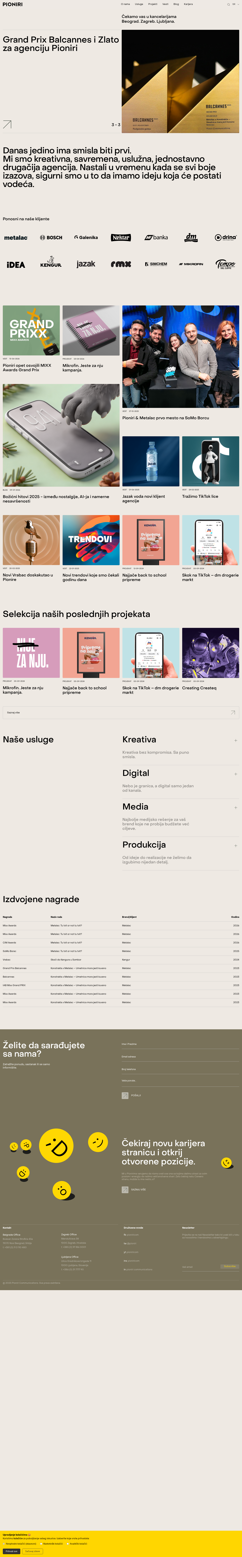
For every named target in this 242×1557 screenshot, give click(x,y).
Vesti (165, 4)
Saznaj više (13, 713)
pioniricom (131, 1235)
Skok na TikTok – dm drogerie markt (210, 578)
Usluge (139, 4)
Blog (176, 4)
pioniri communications (138, 1270)
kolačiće (18, 1539)
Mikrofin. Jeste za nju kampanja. (83, 368)
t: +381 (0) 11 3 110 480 (15, 1247)
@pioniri (130, 1244)
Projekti (152, 4)
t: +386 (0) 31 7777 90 (72, 1270)
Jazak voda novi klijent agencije (143, 499)
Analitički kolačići (78, 1544)
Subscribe (230, 1266)
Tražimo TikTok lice (200, 497)
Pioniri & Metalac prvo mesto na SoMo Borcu (165, 418)
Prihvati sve (11, 1551)
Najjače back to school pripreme (144, 578)
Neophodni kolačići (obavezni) (21, 1544)
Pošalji (136, 1096)
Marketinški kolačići (53, 1544)
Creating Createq (199, 688)
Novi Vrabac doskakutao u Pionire (28, 577)
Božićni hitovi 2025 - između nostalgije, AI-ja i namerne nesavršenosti (56, 499)
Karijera (188, 4)
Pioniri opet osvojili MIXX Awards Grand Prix (27, 368)
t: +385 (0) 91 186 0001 (73, 1247)
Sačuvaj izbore (32, 1551)
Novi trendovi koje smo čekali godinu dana (91, 578)
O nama (125, 4)
